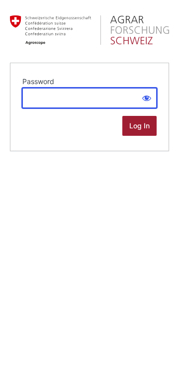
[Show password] (147, 98)
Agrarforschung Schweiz (89, 30)
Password (38, 81)
